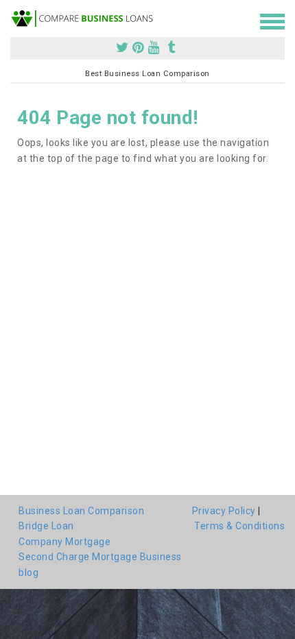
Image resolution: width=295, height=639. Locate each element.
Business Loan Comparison (81, 510)
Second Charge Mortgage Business (100, 556)
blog (28, 572)
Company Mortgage (64, 541)
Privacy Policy (224, 510)
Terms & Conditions (239, 525)
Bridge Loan (46, 525)
